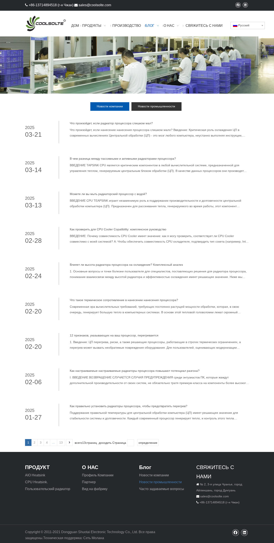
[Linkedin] (245, 5)
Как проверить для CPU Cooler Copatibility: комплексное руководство (118, 229)
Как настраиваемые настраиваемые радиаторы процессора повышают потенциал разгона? (135, 370)
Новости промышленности (156, 106)
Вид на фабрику (94, 489)
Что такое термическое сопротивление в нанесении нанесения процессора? (124, 300)
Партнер (89, 482)
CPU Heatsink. (36, 482)
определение (147, 442)
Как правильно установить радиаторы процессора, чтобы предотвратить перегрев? (128, 406)
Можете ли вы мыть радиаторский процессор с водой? (108, 194)
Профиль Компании (97, 475)
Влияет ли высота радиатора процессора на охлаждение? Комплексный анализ (126, 264)
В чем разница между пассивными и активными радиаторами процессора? (123, 158)
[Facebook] (238, 5)
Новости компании (110, 106)
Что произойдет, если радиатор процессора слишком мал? (111, 123)
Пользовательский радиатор (47, 489)
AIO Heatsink (35, 475)
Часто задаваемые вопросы (161, 489)
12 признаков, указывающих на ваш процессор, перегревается (114, 335)
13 (61, 442)
